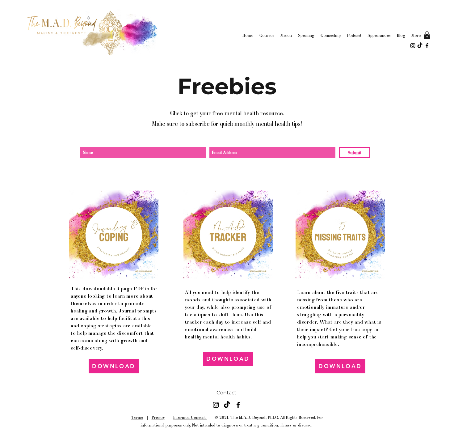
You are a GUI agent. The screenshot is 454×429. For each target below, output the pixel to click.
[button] (427, 35)
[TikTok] (420, 45)
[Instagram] (413, 45)
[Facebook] (427, 45)
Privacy (158, 417)
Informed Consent (190, 417)
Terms (137, 417)
